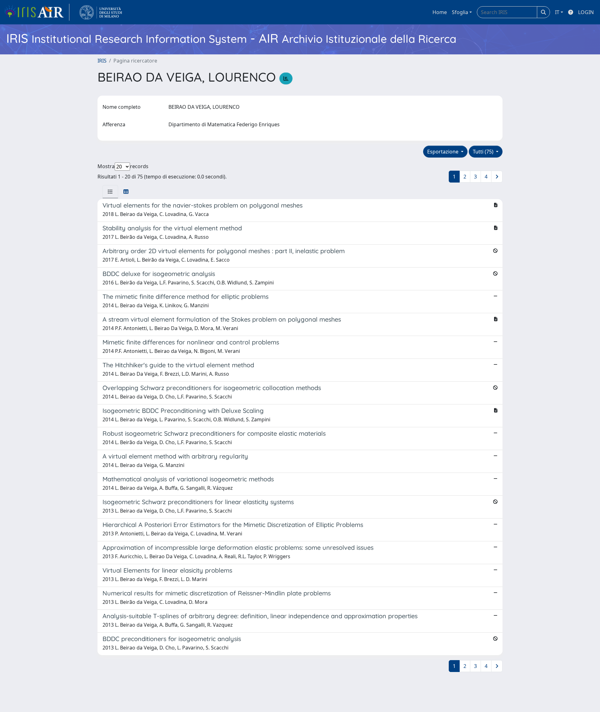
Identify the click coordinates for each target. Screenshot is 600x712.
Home (439, 12)
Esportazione (443, 151)
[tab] (110, 191)
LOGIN (586, 12)
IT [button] (557, 12)
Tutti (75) (484, 151)
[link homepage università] (100, 12)
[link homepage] (36, 12)
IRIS (102, 60)
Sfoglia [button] (460, 12)
